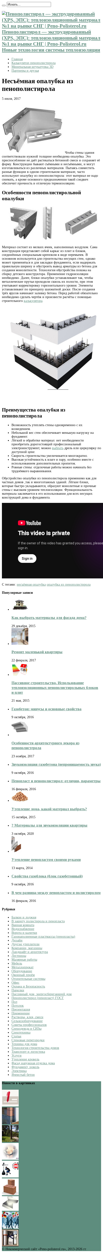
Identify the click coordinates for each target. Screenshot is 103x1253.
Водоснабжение (22, 929)
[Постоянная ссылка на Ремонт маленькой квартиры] (19, 644)
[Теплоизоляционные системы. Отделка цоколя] (10, 1123)
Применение (20, 1013)
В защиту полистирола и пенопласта (38, 921)
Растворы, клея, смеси (27, 1017)
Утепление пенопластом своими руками (46, 859)
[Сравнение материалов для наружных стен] (10, 1194)
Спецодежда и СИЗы (26, 1028)
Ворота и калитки (24, 933)
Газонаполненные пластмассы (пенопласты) (43, 936)
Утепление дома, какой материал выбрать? (49, 809)
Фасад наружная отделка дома (33, 1063)
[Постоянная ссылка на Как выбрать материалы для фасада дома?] (19, 609)
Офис (15, 982)
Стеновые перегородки (28, 1040)
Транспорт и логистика (28, 1051)
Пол (14, 1002)
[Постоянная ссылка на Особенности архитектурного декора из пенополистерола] (19, 735)
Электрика (19, 1071)
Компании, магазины (26, 948)
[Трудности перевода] (10, 1227)
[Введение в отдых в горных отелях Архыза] (10, 1141)
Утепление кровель (25, 1059)
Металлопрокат (22, 967)
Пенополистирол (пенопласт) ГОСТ (37, 998)
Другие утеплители (25, 944)
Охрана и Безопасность (28, 986)
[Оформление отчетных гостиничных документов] (10, 1105)
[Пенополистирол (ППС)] (10, 1210)
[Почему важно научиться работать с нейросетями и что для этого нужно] (10, 1158)
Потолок (17, 1005)
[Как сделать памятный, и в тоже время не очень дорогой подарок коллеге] (10, 1245)
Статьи (16, 1036)
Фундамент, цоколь (25, 1067)
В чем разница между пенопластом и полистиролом (56, 892)
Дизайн (17, 940)
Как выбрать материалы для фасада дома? (48, 617)
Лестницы (18, 956)
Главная (17, 59)
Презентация (20, 1009)
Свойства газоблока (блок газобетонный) (47, 876)
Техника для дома (24, 1044)
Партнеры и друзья (25, 70)
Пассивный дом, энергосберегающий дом (41, 994)
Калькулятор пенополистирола (33, 63)
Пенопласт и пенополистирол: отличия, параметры (56, 781)
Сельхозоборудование (27, 1021)
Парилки (17, 990)
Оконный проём (23, 975)
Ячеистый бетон (23, 1075)
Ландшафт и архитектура (29, 952)
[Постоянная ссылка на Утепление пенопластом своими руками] (16, 851)
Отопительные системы (28, 979)
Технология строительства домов (35, 1048)
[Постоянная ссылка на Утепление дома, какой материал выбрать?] (19, 800)
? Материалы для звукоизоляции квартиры (49, 825)
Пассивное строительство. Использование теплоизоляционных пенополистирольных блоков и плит (54, 688)
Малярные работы (24, 959)
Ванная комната (22, 925)
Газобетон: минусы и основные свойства (46, 709)
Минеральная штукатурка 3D (32, 67)
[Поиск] (4, 5)
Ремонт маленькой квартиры (37, 652)
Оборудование (21, 971)
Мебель (16, 963)
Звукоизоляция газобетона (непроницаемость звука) (56, 764)
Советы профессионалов (29, 1025)
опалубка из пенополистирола (69, 584)
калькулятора (33, 301)
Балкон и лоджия (23, 917)
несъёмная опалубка (31, 584)
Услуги (16, 1055)
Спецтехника (20, 1032)
